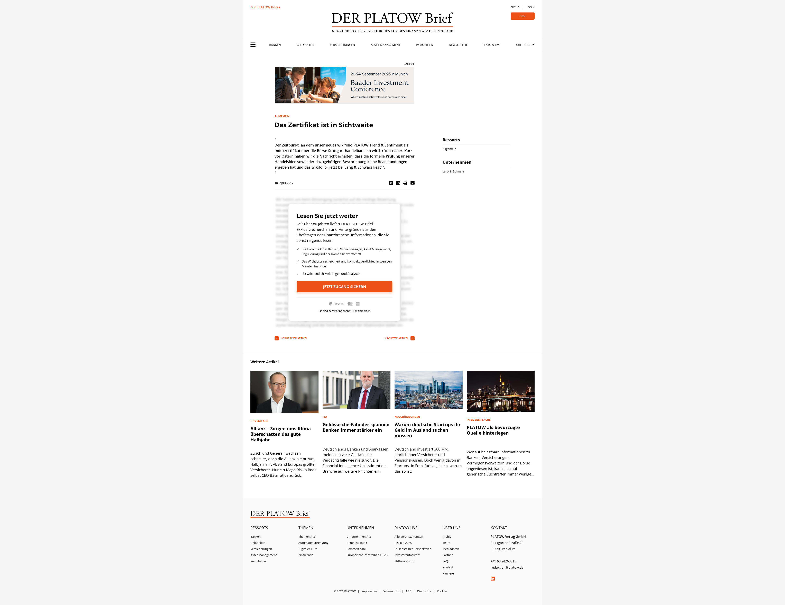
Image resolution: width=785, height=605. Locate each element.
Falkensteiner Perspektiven (413, 549)
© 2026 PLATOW (345, 591)
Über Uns (523, 45)
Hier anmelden (361, 311)
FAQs (446, 561)
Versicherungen (342, 45)
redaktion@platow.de (507, 567)
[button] (391, 183)
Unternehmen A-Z (359, 537)
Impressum (369, 591)
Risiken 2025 (403, 543)
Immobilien (424, 45)
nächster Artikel (396, 338)
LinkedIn (493, 579)
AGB (408, 591)
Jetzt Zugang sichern (344, 286)
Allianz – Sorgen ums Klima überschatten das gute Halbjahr (280, 434)
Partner (448, 555)
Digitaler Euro (307, 549)
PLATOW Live (491, 45)
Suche (515, 7)
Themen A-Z (306, 537)
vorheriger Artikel (294, 338)
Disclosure (424, 591)
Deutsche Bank (357, 543)
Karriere (448, 573)
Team (446, 543)
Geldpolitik (305, 45)
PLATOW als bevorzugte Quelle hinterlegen (493, 430)
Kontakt (448, 567)
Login (530, 7)
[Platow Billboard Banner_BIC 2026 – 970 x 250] (345, 85)
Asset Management (385, 45)
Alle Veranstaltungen (409, 537)
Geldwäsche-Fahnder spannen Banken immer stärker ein (356, 427)
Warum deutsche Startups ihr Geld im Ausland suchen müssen (428, 429)
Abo (523, 16)
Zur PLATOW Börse (265, 7)
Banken (275, 45)
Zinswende (305, 555)
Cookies (442, 591)
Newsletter (458, 45)
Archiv (447, 537)
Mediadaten (451, 549)
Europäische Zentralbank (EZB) (367, 555)
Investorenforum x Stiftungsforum (407, 558)
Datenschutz (391, 591)
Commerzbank (356, 549)
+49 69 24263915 (503, 561)
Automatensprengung (313, 543)
